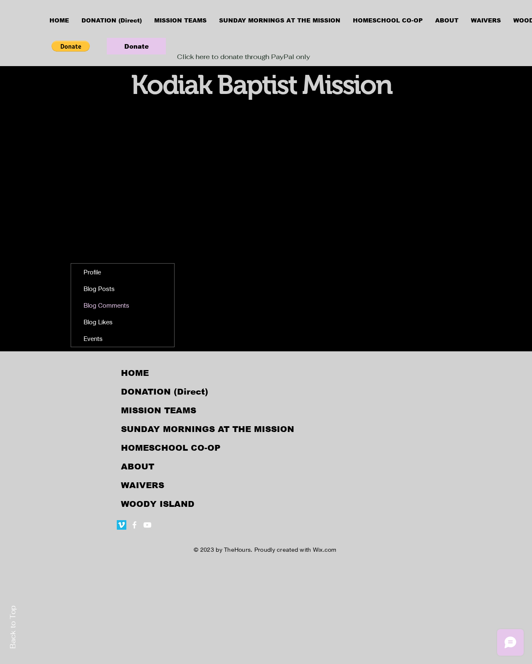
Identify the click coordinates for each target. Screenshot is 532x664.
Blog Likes (98, 322)
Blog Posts (99, 288)
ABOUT (137, 466)
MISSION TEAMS (158, 410)
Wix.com (325, 549)
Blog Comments (106, 305)
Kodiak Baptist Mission (261, 84)
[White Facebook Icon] (134, 525)
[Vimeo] (121, 525)
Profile (92, 272)
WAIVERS (142, 485)
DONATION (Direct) (164, 391)
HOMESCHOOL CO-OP (170, 447)
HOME (135, 373)
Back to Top (12, 627)
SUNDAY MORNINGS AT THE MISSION (207, 429)
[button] (71, 46)
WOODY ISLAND (158, 503)
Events (93, 338)
